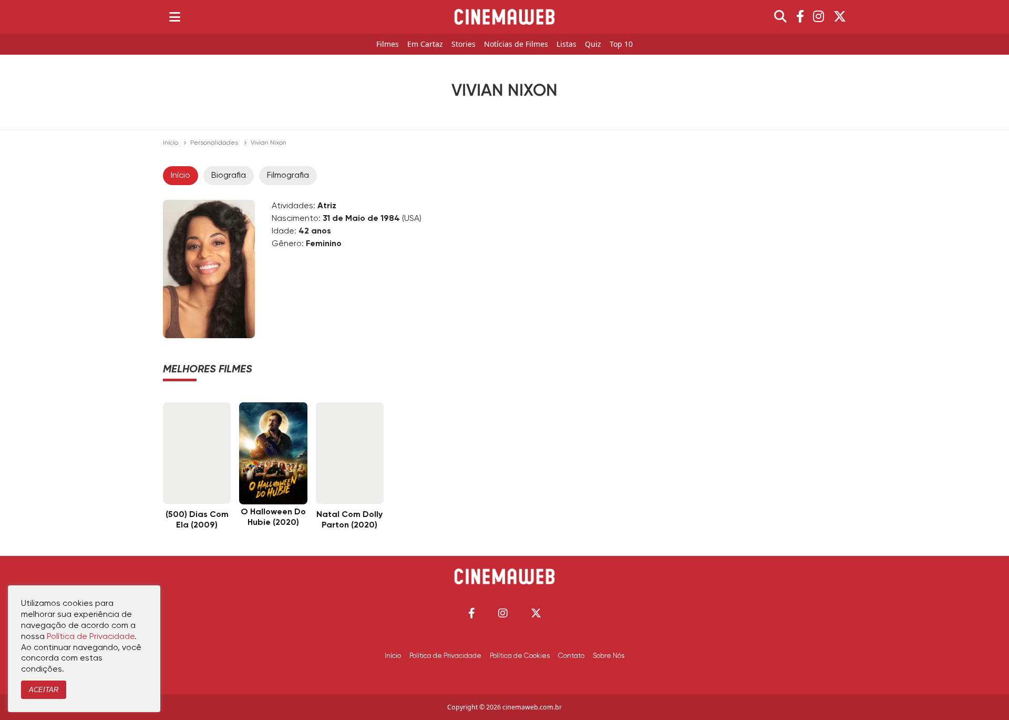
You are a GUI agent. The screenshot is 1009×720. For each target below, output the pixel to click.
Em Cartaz (425, 44)
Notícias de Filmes (516, 44)
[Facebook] (800, 17)
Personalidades (214, 143)
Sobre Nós (608, 656)
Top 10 (621, 44)
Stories (463, 44)
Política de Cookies (520, 656)
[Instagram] (818, 17)
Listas (566, 44)
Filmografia (288, 175)
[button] (471, 613)
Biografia (228, 175)
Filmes (387, 44)
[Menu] (175, 16)
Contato (571, 656)
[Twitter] (839, 17)
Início (170, 143)
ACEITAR (43, 690)
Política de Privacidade (445, 656)
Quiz (593, 44)
